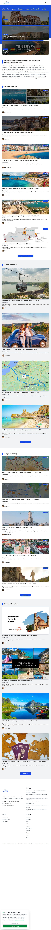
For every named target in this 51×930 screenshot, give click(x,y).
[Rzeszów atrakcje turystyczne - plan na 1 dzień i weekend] (25, 546)
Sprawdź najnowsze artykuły (25, 255)
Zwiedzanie (28, 819)
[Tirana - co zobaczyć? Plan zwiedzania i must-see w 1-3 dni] (25, 33)
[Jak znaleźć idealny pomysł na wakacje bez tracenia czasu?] (25, 706)
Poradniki (28, 830)
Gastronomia (28, 817)
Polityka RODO (31, 843)
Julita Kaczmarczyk (8, 307)
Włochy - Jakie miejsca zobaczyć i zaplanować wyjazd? (14, 21)
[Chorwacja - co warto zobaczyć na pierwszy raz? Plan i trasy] (25, 96)
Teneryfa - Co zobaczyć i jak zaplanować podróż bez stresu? (20, 51)
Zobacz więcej (25, 595)
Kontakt (25, 843)
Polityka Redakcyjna (38, 843)
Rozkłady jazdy (29, 828)
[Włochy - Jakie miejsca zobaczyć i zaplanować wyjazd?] (25, 18)
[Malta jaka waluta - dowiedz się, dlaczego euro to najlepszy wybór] (25, 416)
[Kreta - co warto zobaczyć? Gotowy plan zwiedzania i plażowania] (25, 463)
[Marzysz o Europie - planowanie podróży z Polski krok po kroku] (25, 376)
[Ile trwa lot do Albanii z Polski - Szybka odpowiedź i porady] (25, 620)
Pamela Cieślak (7, 399)
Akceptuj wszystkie (15, 926)
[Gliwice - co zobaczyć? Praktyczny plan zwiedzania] (25, 518)
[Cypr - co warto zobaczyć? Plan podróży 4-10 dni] (25, 234)
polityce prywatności (19, 920)
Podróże (27, 821)
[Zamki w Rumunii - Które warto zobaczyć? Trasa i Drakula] (25, 574)
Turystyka (28, 832)
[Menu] (45, 2)
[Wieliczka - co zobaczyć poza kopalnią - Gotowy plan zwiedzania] (25, 490)
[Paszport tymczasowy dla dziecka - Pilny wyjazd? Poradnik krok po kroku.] (25, 746)
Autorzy (4, 814)
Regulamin (4, 843)
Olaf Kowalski (7, 355)
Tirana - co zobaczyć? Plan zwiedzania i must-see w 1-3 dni (15, 36)
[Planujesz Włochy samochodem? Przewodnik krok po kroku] (25, 330)
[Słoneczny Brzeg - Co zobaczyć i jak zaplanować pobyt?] (25, 123)
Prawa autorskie (11, 843)
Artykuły (28, 788)
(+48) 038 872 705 (7, 803)
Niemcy (27, 837)
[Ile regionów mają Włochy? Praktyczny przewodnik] (25, 663)
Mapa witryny (46, 843)
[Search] (47, 2)
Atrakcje (27, 835)
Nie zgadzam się (15, 923)
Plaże (27, 823)
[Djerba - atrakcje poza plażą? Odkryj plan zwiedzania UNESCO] (25, 207)
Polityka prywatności (19, 843)
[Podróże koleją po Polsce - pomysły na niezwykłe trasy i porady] (25, 283)
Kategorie (28, 814)
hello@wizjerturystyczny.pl (9, 805)
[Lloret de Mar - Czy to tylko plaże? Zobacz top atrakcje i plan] (25, 151)
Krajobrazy (28, 826)
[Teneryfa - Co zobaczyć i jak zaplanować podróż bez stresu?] (25, 48)
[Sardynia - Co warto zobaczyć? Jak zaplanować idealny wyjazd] (25, 179)
